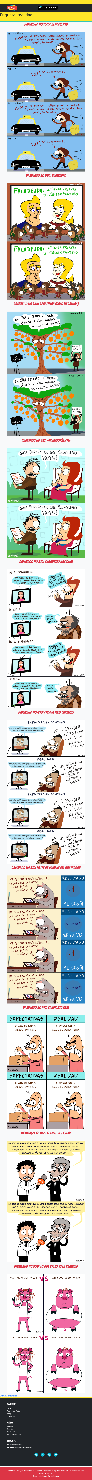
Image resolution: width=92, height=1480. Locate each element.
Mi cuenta (11, 1432)
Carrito (10, 1429)
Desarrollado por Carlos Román (46, 1476)
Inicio (9, 1408)
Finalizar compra (14, 1434)
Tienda (10, 1426)
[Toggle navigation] (82, 8)
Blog (9, 1413)
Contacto (11, 1416)
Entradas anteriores (8, 1396)
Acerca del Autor (14, 1411)
